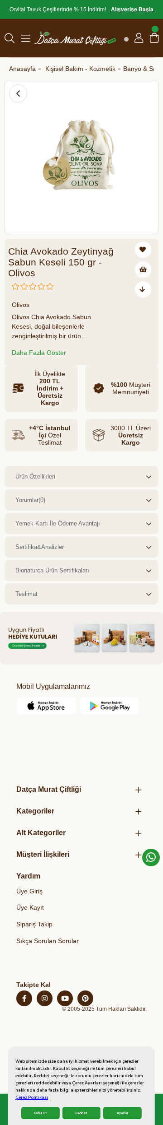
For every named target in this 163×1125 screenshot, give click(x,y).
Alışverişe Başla (132, 9)
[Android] (109, 705)
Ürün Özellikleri (35, 476)
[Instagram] (45, 998)
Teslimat (26, 593)
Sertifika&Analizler (39, 547)
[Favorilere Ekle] (143, 250)
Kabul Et (40, 1113)
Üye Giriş (29, 891)
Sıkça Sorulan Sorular (47, 940)
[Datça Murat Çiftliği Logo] (75, 38)
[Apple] (46, 705)
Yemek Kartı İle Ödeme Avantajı (57, 523)
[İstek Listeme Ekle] (143, 269)
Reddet (81, 1113)
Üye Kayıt (30, 907)
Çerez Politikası (31, 1097)
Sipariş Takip (34, 924)
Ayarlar (122, 1113)
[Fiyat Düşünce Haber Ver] (143, 289)
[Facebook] (24, 998)
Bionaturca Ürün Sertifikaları (52, 570)
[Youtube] (65, 998)
